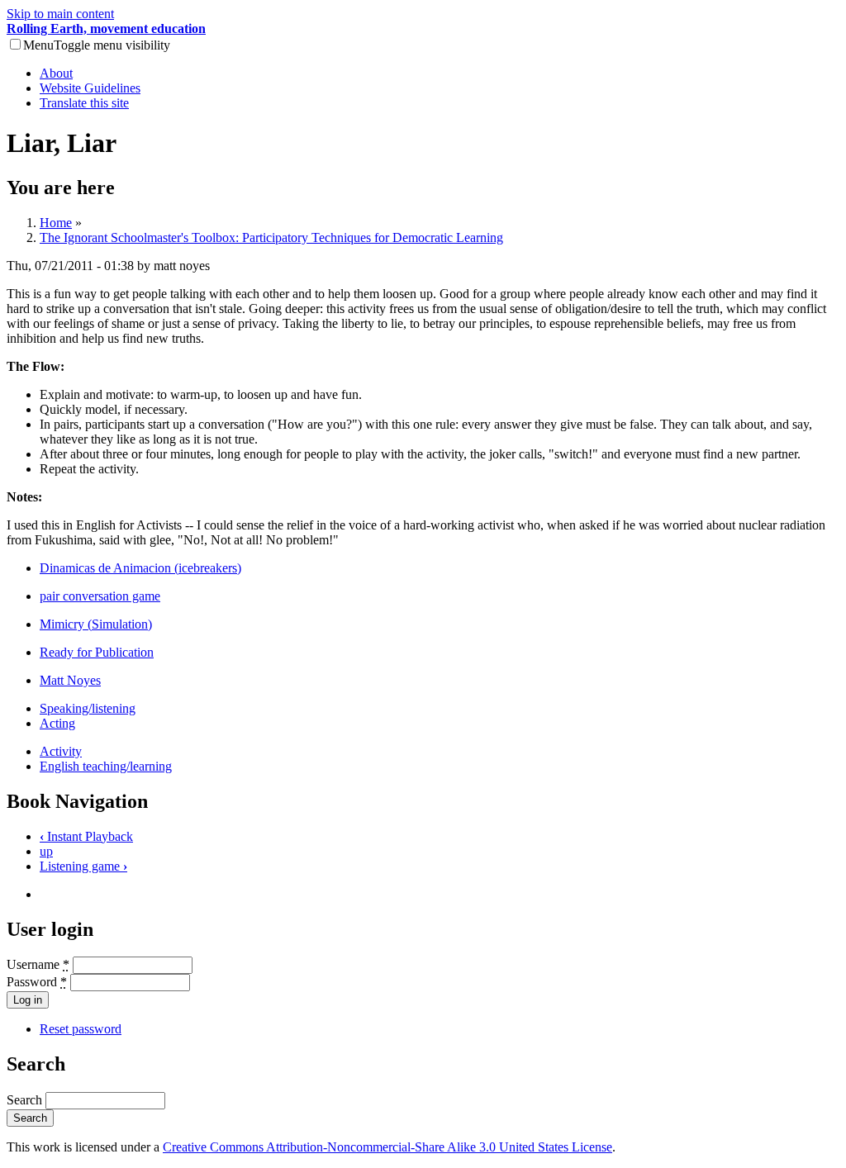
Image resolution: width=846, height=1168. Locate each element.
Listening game (83, 866)
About (56, 73)
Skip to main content (60, 14)
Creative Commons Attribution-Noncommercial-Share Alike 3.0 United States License (387, 1147)
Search (26, 1100)
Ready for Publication (97, 652)
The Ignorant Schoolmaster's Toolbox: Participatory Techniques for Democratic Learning (271, 237)
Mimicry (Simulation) (96, 624)
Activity (61, 751)
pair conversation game (100, 596)
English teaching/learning (106, 766)
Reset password (80, 1029)
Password (37, 982)
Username (38, 964)
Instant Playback (86, 836)
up (46, 851)
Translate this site (84, 103)
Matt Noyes (70, 680)
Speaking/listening (87, 708)
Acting (57, 723)
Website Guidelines (90, 88)
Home (56, 223)
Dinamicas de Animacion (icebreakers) (140, 568)
